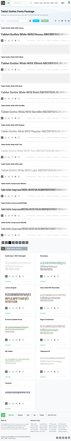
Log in (62, 3)
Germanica (44, 256)
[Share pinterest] (65, 20)
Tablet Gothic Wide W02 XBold (12, 57)
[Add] (2, 40)
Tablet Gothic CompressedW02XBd (14, 203)
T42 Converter (43, 429)
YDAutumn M (45, 351)
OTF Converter (62, 424)
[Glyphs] (12, 40)
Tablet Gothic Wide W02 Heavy (12, 28)
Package (42, 415)
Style (28, 415)
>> (27, 242)
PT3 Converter (53, 427)
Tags (34, 415)
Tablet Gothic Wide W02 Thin (11, 144)
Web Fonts (11, 415)
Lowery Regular (11, 288)
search (31, 2)
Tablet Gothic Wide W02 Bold (11, 86)
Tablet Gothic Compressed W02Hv (13, 183)
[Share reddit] (59, 20)
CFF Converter (34, 429)
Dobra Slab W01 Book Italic (49, 288)
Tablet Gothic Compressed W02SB (13, 222)
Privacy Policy (52, 431)
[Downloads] (9, 40)
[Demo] (19, 40)
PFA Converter (34, 427)
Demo (52, 3)
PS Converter (61, 427)
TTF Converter (53, 424)
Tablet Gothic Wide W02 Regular (13, 125)
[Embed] (15, 40)
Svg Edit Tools (43, 424)
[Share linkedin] (69, 20)
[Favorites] (5, 40)
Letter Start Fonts (52, 415)
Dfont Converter (62, 429)
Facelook (8, 383)
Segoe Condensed (47, 319)
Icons (41, 3)
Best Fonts (47, 3)
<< (3, 242)
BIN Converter (43, 427)
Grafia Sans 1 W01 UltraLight (15, 256)
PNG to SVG (34, 424)
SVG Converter (34, 426)
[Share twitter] (62, 20)
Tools (56, 3)
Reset (45, 20)
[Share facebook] (55, 20)
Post (36, 20)
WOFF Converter (53, 426)
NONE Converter (35, 431)
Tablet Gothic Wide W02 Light (12, 164)
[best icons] (3, 248)
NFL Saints (9, 351)
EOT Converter (43, 426)
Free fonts (3, 3)
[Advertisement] (35, 49)
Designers (20, 415)
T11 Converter (52, 429)
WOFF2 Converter (62, 426)
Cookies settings (62, 431)
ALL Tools (42, 431)
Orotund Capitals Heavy (13, 319)
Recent (36, 3)
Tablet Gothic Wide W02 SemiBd (12, 105)
